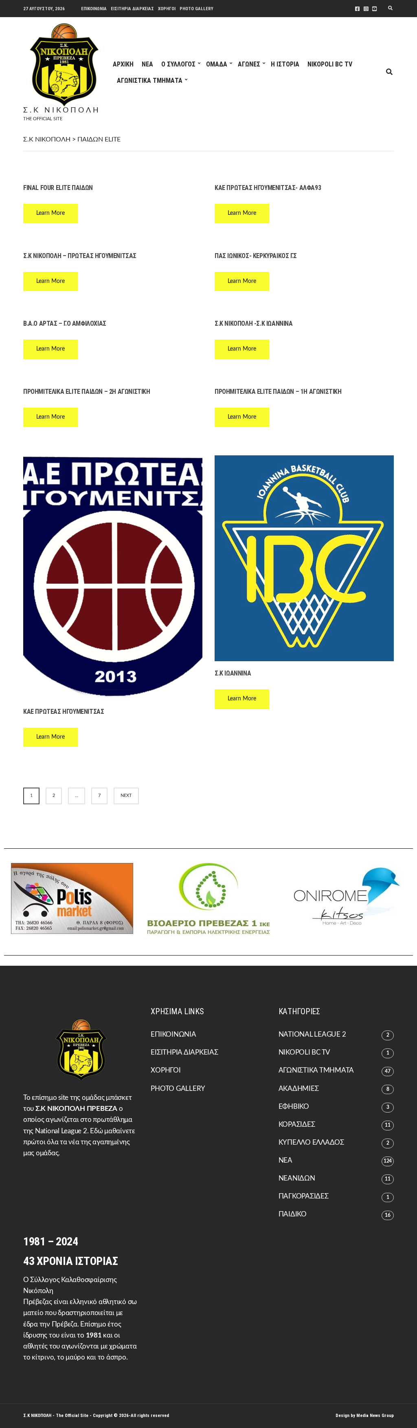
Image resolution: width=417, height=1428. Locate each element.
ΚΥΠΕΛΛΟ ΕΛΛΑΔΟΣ (311, 1142)
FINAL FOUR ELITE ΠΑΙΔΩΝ (58, 188)
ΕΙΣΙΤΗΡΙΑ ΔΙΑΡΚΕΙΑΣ (132, 8)
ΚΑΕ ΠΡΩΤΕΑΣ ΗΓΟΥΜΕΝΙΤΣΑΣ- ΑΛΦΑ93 (268, 188)
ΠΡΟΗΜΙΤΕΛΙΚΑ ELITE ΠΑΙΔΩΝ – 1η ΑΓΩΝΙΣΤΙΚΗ (278, 391)
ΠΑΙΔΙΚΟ (293, 1214)
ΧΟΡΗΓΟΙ (167, 8)
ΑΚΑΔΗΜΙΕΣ (299, 1088)
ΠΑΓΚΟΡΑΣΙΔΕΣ (304, 1196)
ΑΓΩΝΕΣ (249, 64)
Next (126, 795)
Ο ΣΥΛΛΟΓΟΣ (178, 64)
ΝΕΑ (147, 64)
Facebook (357, 8)
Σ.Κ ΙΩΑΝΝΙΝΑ (233, 673)
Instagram (366, 8)
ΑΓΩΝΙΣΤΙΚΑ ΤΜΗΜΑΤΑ (149, 80)
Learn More (50, 213)
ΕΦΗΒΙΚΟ (294, 1106)
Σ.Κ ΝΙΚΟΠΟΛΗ (62, 110)
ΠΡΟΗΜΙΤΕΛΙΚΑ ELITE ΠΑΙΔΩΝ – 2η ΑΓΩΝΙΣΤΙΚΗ (86, 391)
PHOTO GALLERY (196, 8)
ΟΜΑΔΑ (216, 64)
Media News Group (375, 1415)
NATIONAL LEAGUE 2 (312, 1034)
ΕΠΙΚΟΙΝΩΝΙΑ (94, 8)
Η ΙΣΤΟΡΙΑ (285, 64)
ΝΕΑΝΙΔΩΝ (297, 1178)
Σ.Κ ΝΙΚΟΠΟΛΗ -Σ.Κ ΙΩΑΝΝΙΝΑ (254, 323)
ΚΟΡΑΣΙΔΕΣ (297, 1124)
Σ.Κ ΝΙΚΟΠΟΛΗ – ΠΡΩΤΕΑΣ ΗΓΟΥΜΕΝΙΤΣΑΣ (79, 256)
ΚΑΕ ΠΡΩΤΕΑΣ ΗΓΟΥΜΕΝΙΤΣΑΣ (63, 711)
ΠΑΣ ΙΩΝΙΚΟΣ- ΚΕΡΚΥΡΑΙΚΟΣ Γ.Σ (256, 256)
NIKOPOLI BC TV (329, 64)
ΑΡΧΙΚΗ (123, 64)
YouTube (374, 8)
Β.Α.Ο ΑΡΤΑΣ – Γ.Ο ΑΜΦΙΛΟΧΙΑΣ (64, 323)
